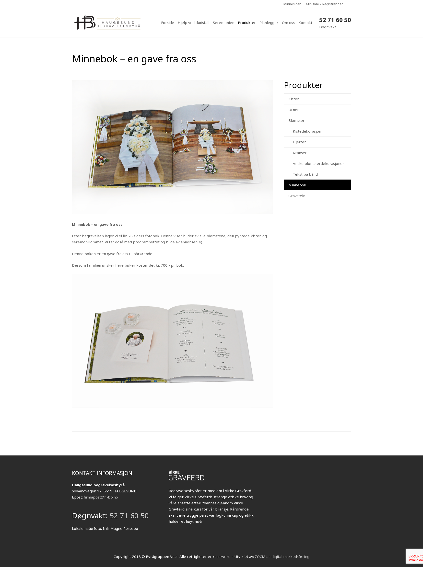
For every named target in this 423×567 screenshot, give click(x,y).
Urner (293, 109)
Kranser (300, 152)
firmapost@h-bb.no (101, 497)
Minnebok (297, 184)
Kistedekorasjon (307, 131)
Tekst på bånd (305, 174)
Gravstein (296, 195)
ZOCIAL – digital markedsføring (282, 556)
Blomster (296, 120)
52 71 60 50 (335, 20)
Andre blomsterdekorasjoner (318, 163)
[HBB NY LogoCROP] (108, 22)
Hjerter (299, 141)
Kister (293, 98)
